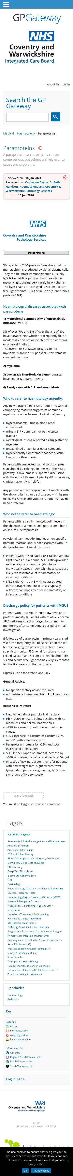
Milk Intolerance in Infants (22, 923)
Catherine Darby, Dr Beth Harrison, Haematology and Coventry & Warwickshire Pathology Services (33, 186)
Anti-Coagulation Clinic (20, 850)
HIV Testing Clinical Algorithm (24, 918)
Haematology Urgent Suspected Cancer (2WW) (34, 897)
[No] (68, 1161)
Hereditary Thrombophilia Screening (28, 914)
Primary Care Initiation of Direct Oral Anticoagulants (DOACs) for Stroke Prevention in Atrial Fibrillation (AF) (35, 940)
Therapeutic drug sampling (23, 961)
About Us (53, 84)
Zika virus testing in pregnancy (25, 974)
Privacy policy (41, 1170)
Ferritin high (14, 884)
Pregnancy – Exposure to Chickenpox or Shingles (35, 931)
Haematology (15, 995)
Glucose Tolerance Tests (21, 893)
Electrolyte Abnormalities (22, 875)
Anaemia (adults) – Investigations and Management (36, 841)
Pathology (13, 999)
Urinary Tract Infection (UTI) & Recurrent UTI (33, 970)
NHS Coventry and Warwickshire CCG (36, 1126)
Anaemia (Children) (18, 845)
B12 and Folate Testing (20, 854)
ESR (10, 880)
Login (66, 84)
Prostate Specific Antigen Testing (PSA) (29, 948)
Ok (25, 1170)
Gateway (37, 17)
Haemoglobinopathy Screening (25, 901)
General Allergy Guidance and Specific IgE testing (35, 888)
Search (56, 117)
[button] (7, 4)
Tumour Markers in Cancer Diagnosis (29, 965)
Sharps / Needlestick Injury (23, 953)
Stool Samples (16, 957)
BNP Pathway (15, 867)
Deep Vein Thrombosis (20, 871)
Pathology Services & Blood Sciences (28, 927)
